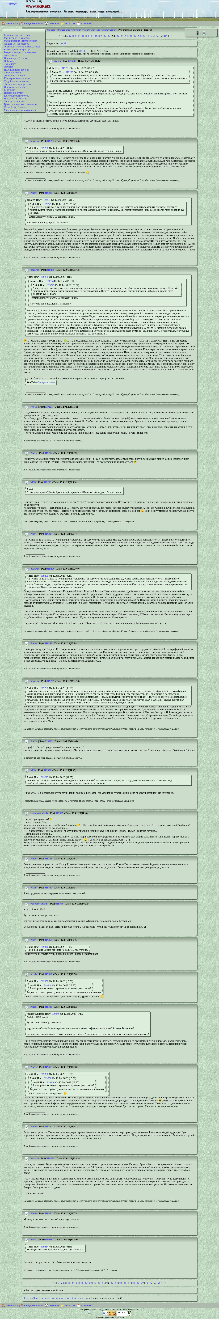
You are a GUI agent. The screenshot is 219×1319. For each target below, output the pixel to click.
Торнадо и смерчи (14, 101)
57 (92, 35)
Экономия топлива (14, 75)
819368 (48, 1006)
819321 (47, 770)
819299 (50, 681)
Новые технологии (14, 87)
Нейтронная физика (15, 98)
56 (87, 35)
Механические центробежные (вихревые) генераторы (20, 42)
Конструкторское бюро (16, 95)
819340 (48, 887)
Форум (51, 30)
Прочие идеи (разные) (16, 58)
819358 (48, 940)
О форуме (9, 61)
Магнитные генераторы (17, 38)
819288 (48, 192)
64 (122, 35)
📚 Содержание (31, 23)
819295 (48, 534)
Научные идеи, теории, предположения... (16, 71)
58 (96, 35)
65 (126, 35)
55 (83, 35)
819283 (65, 68)
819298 (48, 643)
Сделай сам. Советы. (15, 107)
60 (105, 35)
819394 (50, 1158)
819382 (48, 1126)
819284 (47, 200)
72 (157, 35)
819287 (50, 141)
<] (60, 35)
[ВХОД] (12, 4)
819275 (69, 72)
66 (131, 35)
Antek (63, 43)
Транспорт (10, 64)
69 (144, 35)
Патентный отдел (13, 92)
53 (74, 35)
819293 (47, 482)
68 (139, 35)
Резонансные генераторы (18, 35)
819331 (48, 858)
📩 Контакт (85, 23)
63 (118, 35)
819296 (50, 568)
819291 (49, 406)
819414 (48, 1213)
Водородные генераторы (17, 49)
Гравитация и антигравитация (20, 104)
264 (165, 35)
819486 (48, 1239)
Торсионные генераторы (17, 84)
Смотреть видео (46, 382)
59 (100, 35)
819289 (50, 269)
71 (152, 35)
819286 (72, 61)
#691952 (83, 51)
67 (135, 35)
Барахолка (9, 90)
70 (148, 35)
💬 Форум (52, 23)
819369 (48, 1067)
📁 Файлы (68, 23)
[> (170, 35)
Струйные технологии (16, 81)
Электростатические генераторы (22, 46)
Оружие (8, 66)
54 (79, 35)
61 (109, 35)
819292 (48, 453)
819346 (59, 903)
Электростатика (106, 30)
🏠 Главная (10, 23)
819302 (49, 741)
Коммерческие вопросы (17, 78)
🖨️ (204, 33)
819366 (48, 974)
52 (70, 35)
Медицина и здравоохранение (20, 110)
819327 (59, 813)
